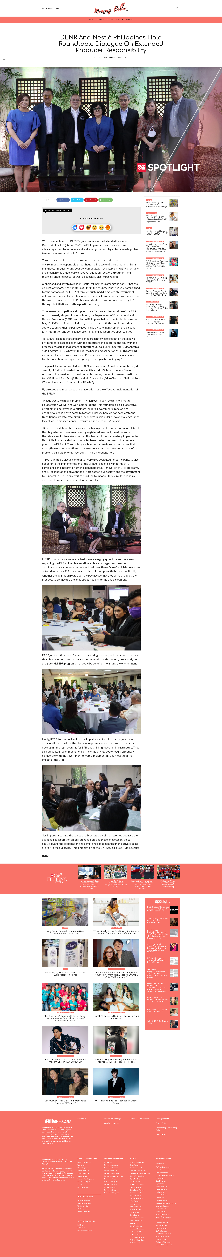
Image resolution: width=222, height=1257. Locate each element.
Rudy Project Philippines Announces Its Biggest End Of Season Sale (158, 909)
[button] (177, 8)
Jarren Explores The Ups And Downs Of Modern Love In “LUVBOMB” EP (157, 293)
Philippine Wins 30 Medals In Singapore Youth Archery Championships (168, 884)
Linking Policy (161, 1134)
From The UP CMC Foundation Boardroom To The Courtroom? (157, 1000)
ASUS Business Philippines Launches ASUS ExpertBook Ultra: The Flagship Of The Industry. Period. (157, 934)
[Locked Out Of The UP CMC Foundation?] (174, 1012)
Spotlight (45, 855)
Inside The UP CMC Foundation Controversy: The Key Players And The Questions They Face (156, 987)
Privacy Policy (161, 1123)
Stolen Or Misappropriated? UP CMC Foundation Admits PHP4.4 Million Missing (157, 973)
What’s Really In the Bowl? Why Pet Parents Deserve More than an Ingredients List (156, 219)
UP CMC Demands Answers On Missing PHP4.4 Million (156, 960)
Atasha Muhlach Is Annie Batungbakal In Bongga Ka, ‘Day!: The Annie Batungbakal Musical (156, 948)
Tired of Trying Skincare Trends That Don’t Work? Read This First (157, 233)
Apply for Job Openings (112, 1119)
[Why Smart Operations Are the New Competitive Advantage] (174, 203)
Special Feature (152, 213)
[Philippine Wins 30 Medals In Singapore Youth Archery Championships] (168, 872)
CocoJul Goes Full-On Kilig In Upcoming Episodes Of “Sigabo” (155, 321)
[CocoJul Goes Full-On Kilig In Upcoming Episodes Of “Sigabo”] (174, 320)
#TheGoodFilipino (152, 301)
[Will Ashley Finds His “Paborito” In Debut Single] (174, 333)
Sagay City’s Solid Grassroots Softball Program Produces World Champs (116, 884)
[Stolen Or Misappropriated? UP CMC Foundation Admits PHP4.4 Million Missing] (174, 973)
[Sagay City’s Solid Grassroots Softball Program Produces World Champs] (115, 872)
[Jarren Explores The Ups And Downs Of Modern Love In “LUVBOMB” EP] (174, 292)
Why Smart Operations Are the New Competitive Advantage (156, 205)
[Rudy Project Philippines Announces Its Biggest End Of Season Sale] (174, 910)
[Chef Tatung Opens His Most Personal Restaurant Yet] (174, 922)
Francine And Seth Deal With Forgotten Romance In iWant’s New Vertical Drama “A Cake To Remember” (156, 248)
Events (149, 228)
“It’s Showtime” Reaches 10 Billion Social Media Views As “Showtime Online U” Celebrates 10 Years (157, 265)
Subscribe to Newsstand (139, 1119)
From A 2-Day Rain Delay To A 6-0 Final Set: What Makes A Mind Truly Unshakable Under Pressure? (142, 885)
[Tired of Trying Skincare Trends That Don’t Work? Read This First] (174, 231)
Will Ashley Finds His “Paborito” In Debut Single (155, 334)
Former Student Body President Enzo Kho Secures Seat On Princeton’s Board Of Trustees (89, 885)
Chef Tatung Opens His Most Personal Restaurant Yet (157, 920)
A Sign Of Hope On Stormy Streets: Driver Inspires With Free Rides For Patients (157, 307)
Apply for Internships (111, 1123)
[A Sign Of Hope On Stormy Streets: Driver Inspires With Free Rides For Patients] (174, 305)
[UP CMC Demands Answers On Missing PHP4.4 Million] (174, 961)
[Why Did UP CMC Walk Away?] (174, 1024)
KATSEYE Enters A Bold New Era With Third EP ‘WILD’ (156, 280)
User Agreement (162, 1119)
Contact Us (81, 1119)
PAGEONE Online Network (106, 57)
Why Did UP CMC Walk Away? (157, 1022)
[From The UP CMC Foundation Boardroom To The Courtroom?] (174, 1001)
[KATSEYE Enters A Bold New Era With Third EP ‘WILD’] (174, 278)
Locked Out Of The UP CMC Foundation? (157, 1010)
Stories (149, 200)
